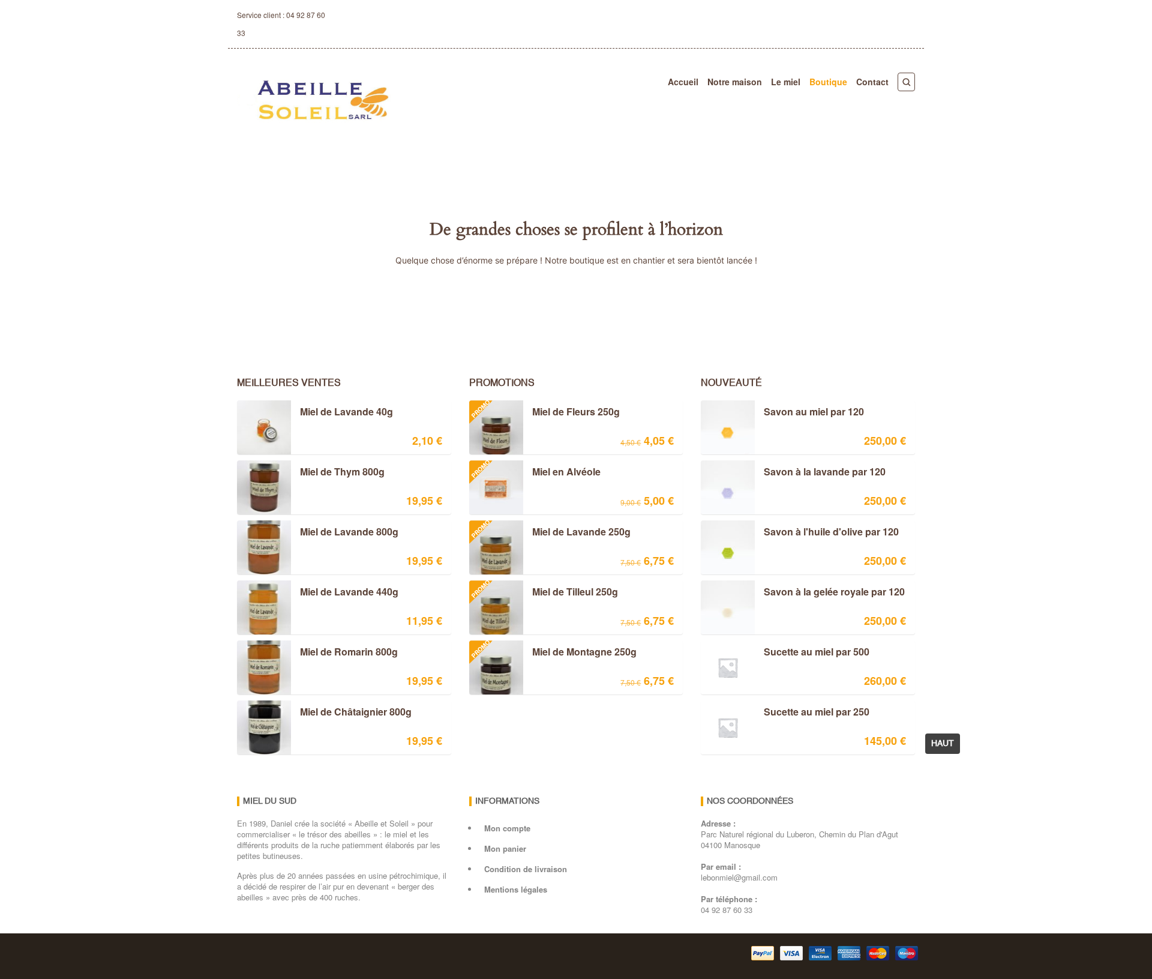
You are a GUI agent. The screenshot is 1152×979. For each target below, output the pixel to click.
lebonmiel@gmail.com (739, 877)
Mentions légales (515, 889)
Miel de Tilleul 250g (543, 593)
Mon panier (505, 848)
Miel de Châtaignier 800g (356, 712)
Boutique (828, 82)
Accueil (683, 82)
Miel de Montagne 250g (552, 653)
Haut (942, 744)
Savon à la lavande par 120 (825, 472)
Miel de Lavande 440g (349, 592)
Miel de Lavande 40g (346, 412)
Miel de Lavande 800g (349, 532)
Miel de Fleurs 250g (544, 413)
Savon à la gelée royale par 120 (834, 592)
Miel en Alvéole (534, 473)
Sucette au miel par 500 (816, 652)
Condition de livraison (525, 869)
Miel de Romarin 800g (349, 652)
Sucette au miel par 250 (816, 712)
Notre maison (734, 82)
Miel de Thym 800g (342, 472)
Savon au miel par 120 (814, 412)
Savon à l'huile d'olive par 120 (831, 532)
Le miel (785, 82)
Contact (872, 82)
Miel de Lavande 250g (549, 533)
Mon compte (507, 828)
